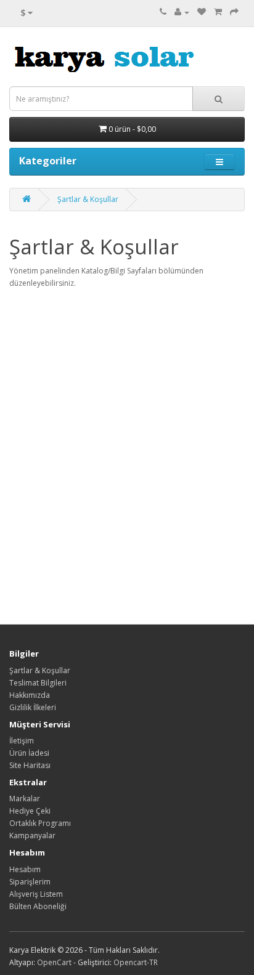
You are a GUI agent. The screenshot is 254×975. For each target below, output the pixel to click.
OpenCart (54, 962)
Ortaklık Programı (40, 823)
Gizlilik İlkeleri (32, 707)
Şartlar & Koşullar (87, 199)
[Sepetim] (218, 12)
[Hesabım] (181, 12)
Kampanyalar (32, 835)
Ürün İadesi (29, 753)
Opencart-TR (135, 962)
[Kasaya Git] (234, 12)
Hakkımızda (29, 695)
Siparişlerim (30, 881)
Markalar (24, 798)
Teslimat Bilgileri (38, 683)
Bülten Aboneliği (38, 906)
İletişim (21, 740)
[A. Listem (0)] (201, 12)
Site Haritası (30, 765)
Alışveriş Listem (36, 894)
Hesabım (25, 869)
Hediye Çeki (30, 811)
